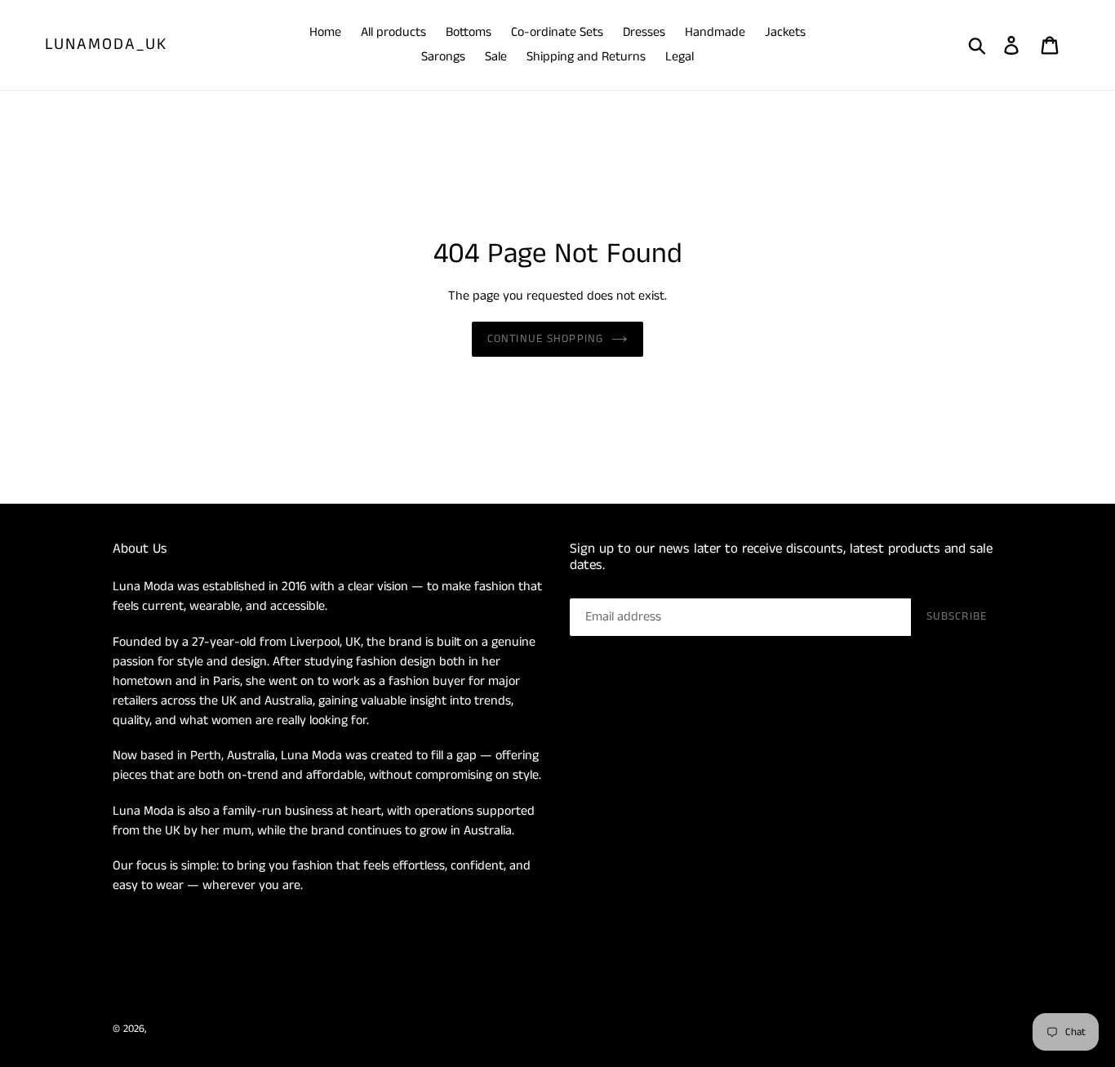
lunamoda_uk (106, 45)
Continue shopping (545, 339)
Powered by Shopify (258, 1029)
